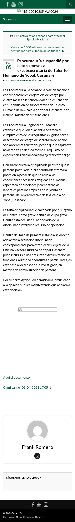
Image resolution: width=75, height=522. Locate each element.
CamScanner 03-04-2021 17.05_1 (27, 387)
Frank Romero (16, 80)
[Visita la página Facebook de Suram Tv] (7, 3)
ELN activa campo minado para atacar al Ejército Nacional (39, 37)
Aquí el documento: (17, 377)
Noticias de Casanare (39, 80)
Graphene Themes (33, 516)
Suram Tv (9, 19)
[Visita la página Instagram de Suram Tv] (21, 3)
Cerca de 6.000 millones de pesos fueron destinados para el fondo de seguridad (37, 49)
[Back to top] (65, 512)
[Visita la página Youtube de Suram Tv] (13, 3)
